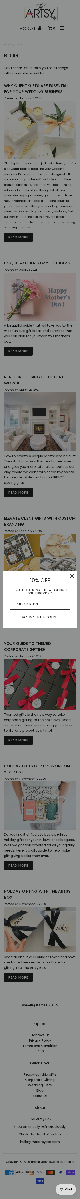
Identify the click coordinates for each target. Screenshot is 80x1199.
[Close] (72, 576)
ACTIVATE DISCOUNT (40, 617)
